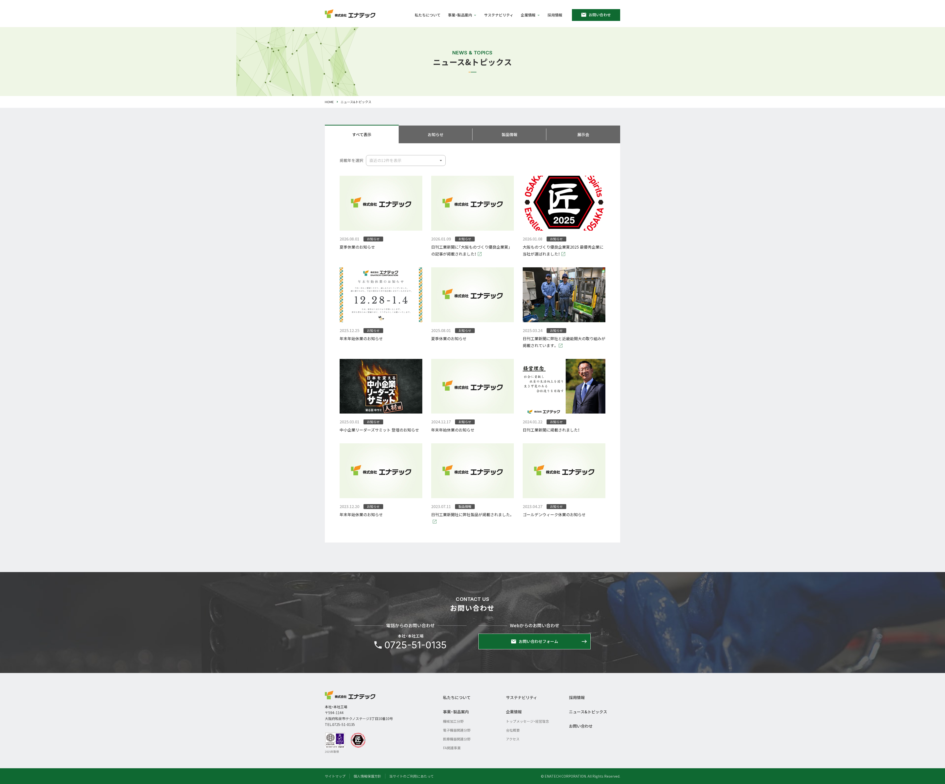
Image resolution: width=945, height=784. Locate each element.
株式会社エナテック (350, 695)
